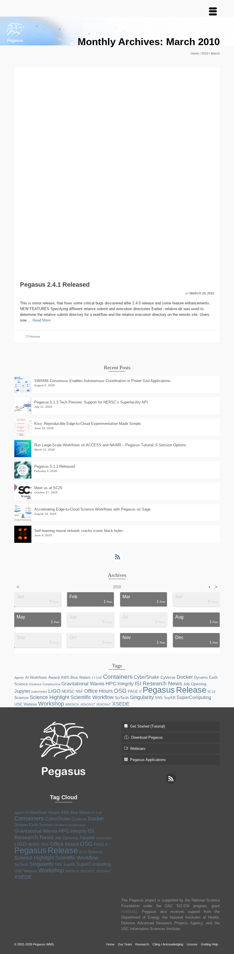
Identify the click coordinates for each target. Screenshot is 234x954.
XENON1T (87, 704)
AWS (65, 677)
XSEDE (121, 704)
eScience (35, 684)
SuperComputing (194, 697)
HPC (111, 683)
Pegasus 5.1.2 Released (54, 466)
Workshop (51, 703)
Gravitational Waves (82, 683)
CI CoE (97, 677)
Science (21, 697)
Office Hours (98, 691)
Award (54, 677)
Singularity (142, 697)
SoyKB (169, 698)
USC (18, 704)
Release (34, 336)
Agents (19, 677)
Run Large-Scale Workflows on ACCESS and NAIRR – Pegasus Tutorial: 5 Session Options (110, 445)
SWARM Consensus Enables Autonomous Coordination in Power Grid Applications (102, 381)
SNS (159, 698)
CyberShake (146, 677)
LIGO (54, 691)
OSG (120, 691)
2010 (117, 587)
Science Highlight (49, 697)
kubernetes (39, 691)
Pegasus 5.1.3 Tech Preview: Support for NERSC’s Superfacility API (91, 402)
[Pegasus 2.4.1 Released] (117, 170)
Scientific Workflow (92, 697)
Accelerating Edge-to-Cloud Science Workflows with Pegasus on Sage (92, 509)
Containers (118, 676)
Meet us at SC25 (48, 488)
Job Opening (194, 684)
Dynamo (201, 677)
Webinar (30, 704)
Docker (185, 677)
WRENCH (72, 704)
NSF (79, 691)
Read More (42, 320)
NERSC (68, 691)
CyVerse (167, 677)
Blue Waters (80, 677)
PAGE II (135, 691)
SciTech (122, 697)
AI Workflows (36, 677)
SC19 (211, 691)
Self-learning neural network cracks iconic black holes (78, 531)
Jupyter (22, 691)
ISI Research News (158, 683)
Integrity (126, 683)
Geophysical (51, 684)
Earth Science (41, 825)
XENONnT (103, 704)
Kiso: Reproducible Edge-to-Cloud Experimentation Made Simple (87, 423)
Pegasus (159, 689)
